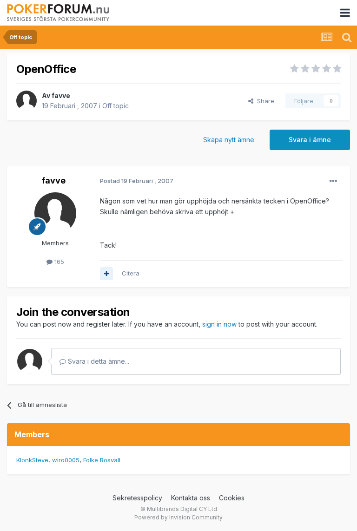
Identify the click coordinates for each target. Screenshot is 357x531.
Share (263, 101)
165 (58, 261)
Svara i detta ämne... (97, 361)
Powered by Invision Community (178, 517)
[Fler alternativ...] (333, 181)
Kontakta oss (190, 498)
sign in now (219, 324)
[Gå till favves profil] (26, 101)
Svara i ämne (310, 140)
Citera (130, 273)
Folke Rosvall (101, 460)
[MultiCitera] (106, 273)
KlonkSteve (32, 460)
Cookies (232, 498)
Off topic (115, 106)
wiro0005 (65, 460)
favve (61, 95)
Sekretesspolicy (137, 498)
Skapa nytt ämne (228, 140)
